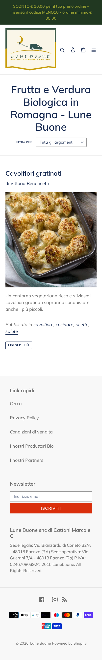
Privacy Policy (24, 418)
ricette (82, 324)
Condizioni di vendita (31, 432)
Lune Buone (40, 643)
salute (11, 331)
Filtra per (24, 142)
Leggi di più (18, 345)
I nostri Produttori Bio (31, 446)
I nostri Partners (26, 460)
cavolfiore (43, 324)
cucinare (64, 324)
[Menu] (93, 49)
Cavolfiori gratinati (33, 173)
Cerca (16, 403)
